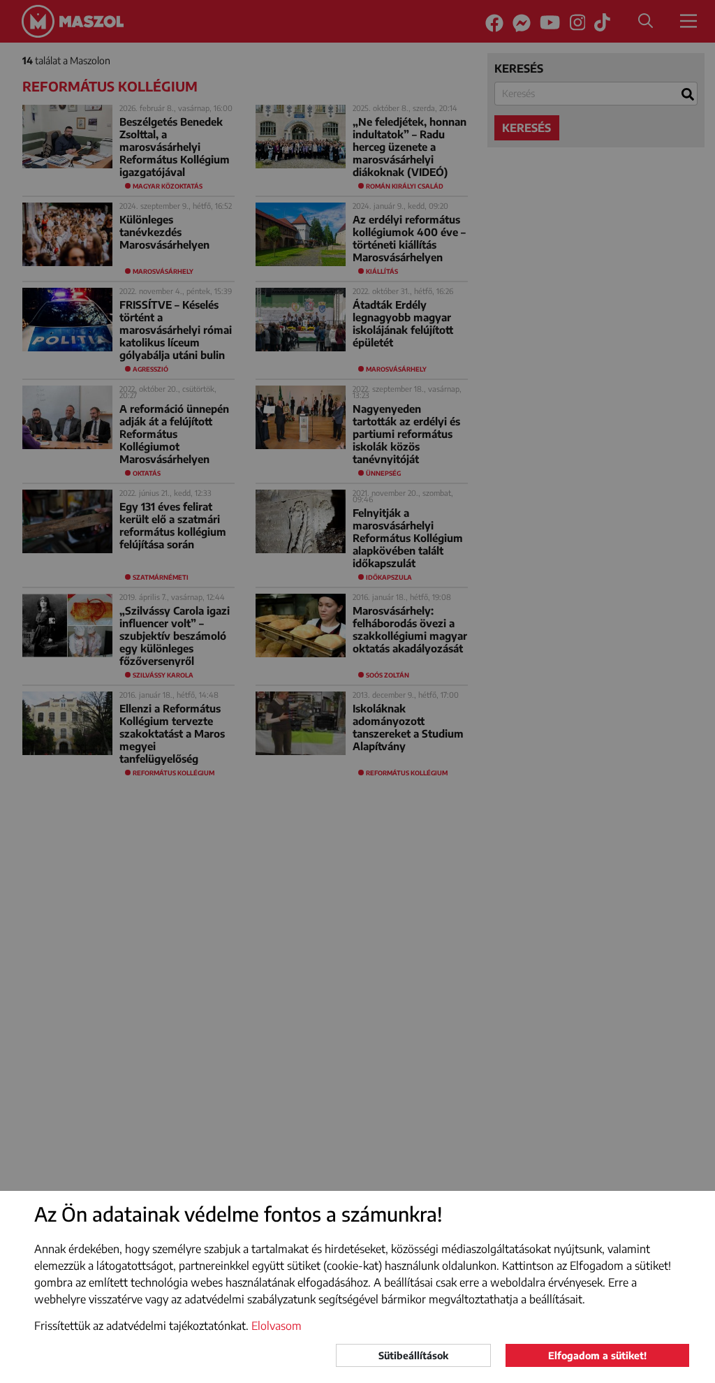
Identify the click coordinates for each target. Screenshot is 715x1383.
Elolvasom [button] (276, 1326)
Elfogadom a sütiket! (597, 1355)
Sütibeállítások (413, 1355)
